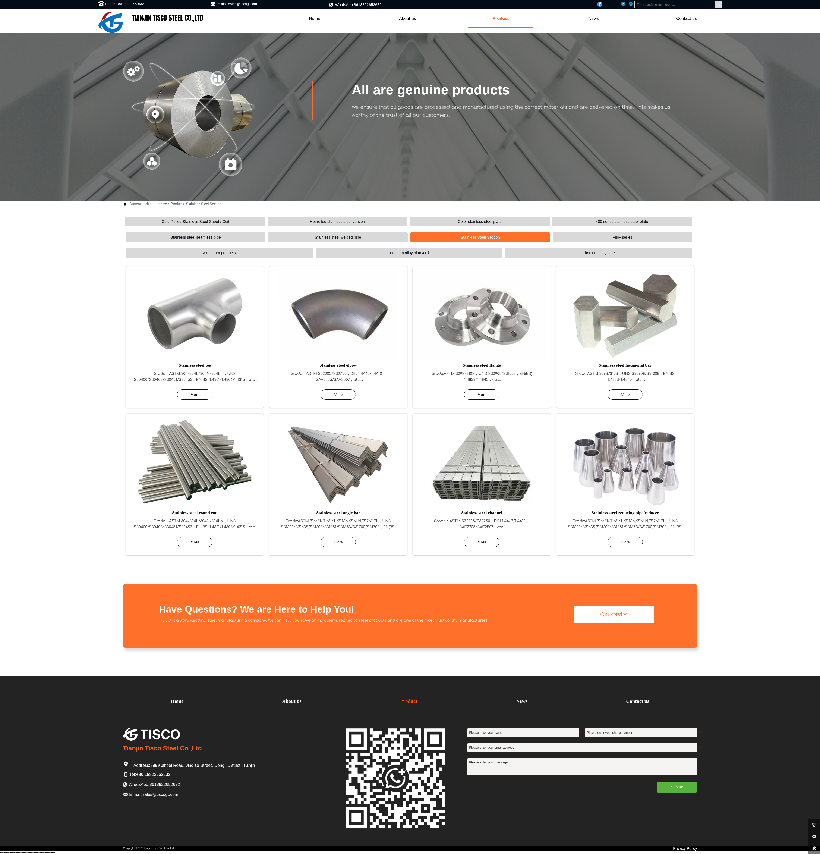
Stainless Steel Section (203, 204)
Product (176, 204)
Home (162, 204)
